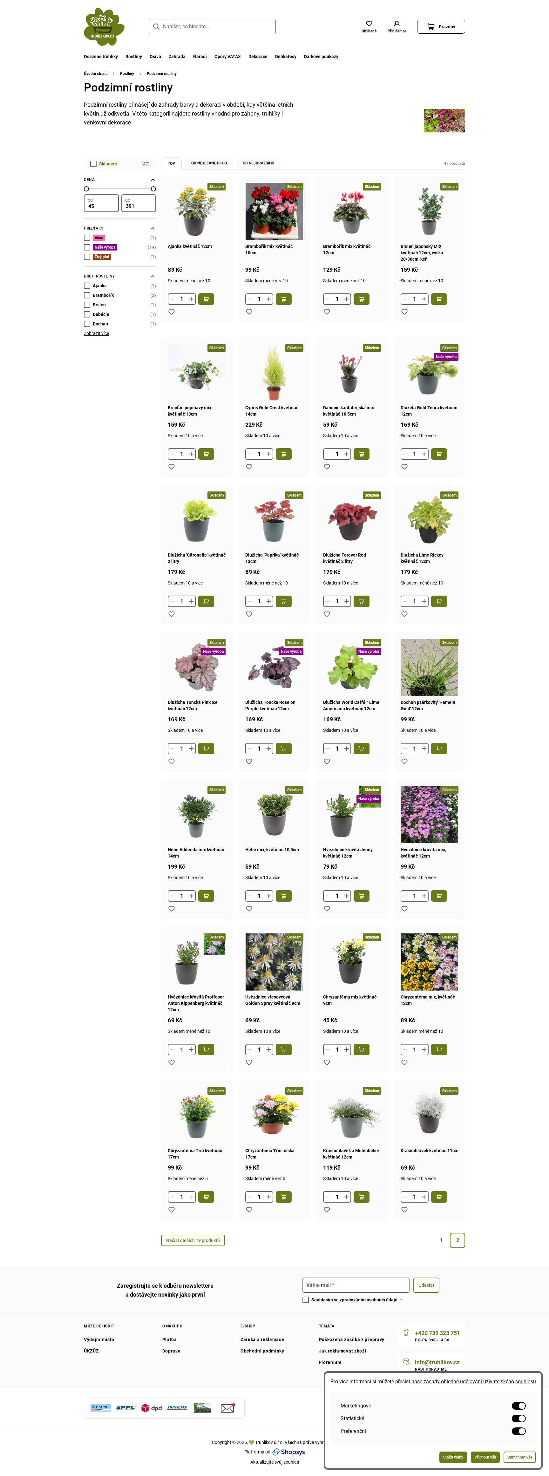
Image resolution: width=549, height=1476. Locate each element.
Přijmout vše (485, 1457)
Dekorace (258, 56)
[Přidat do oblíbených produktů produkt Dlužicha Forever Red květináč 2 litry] (327, 614)
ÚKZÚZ (91, 1350)
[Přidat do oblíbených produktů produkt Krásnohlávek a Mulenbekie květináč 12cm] (327, 1209)
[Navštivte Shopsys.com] (288, 1452)
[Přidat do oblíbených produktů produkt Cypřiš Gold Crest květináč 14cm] (249, 467)
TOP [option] (171, 163)
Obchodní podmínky (262, 1350)
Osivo (155, 56)
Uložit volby (453, 1457)
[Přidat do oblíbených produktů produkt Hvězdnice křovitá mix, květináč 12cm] (404, 908)
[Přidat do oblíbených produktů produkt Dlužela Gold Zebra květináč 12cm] (404, 467)
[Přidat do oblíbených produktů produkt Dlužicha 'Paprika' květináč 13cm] (249, 614)
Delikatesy (285, 56)
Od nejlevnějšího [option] (209, 163)
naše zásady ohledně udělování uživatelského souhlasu (473, 1382)
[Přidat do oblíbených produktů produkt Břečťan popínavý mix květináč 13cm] (171, 467)
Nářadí (200, 56)
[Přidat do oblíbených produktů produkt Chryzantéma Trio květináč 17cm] (171, 1209)
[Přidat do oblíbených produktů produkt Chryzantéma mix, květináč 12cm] (404, 1062)
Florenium (330, 1362)
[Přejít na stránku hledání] (156, 26)
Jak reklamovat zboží (342, 1350)
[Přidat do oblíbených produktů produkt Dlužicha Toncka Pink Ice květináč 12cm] (171, 761)
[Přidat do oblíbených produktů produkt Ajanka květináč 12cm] (171, 312)
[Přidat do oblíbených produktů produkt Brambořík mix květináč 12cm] (327, 312)
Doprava (171, 1350)
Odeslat (426, 1285)
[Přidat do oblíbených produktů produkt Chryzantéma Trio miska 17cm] (249, 1209)
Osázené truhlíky (101, 56)
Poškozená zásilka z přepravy (352, 1339)
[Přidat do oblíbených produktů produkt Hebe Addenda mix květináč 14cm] (171, 908)
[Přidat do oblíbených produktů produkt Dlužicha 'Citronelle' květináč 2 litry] (171, 614)
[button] (396, 27)
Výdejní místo (99, 1339)
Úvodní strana (95, 73)
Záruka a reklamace (262, 1339)
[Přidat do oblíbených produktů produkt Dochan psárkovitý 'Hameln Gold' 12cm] (404, 761)
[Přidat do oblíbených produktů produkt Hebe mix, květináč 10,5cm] (249, 908)
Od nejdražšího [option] (258, 163)
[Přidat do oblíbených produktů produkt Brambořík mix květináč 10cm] (249, 312)
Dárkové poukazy (321, 56)
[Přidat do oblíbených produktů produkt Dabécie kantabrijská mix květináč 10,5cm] (327, 467)
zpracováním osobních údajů (368, 1299)
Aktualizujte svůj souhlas (274, 1462)
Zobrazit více (96, 333)
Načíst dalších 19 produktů (193, 1240)
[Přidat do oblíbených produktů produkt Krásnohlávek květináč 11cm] (404, 1209)
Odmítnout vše (519, 1457)
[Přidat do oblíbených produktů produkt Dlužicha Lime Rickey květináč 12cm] (404, 614)
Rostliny (133, 56)
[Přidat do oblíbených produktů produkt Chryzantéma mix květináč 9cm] (327, 1062)
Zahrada (177, 56)
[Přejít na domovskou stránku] (104, 27)
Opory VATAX (227, 56)
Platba (169, 1339)
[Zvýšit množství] (191, 299)
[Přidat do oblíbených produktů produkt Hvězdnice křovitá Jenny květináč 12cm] (327, 908)
